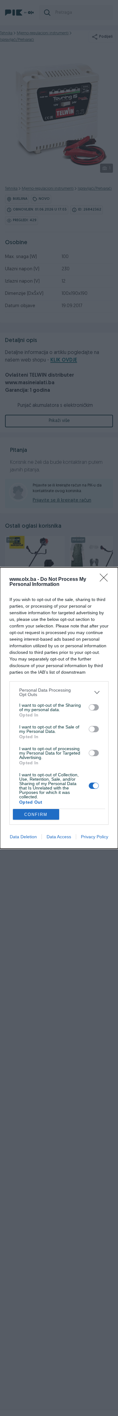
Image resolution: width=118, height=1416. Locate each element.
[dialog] (59, 708)
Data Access (59, 836)
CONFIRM (36, 814)
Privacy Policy (94, 836)
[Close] (106, 580)
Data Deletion (23, 836)
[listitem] (59, 692)
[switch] (94, 707)
